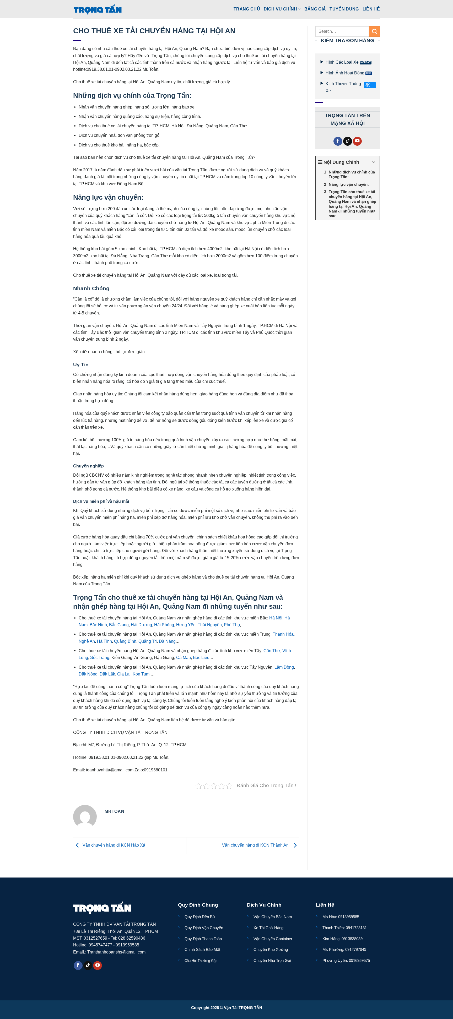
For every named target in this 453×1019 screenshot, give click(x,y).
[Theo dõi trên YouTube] (357, 141)
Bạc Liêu (200, 657)
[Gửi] (374, 31)
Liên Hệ (371, 9)
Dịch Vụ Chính (280, 9)
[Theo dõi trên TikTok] (347, 141)
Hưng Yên (185, 624)
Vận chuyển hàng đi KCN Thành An (256, 845)
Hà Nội (275, 617)
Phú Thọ (231, 624)
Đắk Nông (88, 674)
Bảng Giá (315, 9)
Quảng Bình (124, 641)
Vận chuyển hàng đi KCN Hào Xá (113, 845)
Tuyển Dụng (344, 9)
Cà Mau (183, 657)
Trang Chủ (247, 9)
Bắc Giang (118, 624)
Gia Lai (123, 674)
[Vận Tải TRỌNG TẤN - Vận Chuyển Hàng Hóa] (97, 9)
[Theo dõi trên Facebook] (337, 141)
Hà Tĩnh (104, 641)
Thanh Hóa (283, 634)
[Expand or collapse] (373, 162)
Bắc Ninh (98, 624)
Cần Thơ (271, 650)
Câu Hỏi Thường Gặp (201, 961)
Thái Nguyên (209, 624)
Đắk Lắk (107, 674)
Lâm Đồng (283, 667)
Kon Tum (140, 674)
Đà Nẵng (167, 641)
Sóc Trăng (99, 657)
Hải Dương (141, 624)
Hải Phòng (163, 624)
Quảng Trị (147, 641)
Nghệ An (87, 641)
